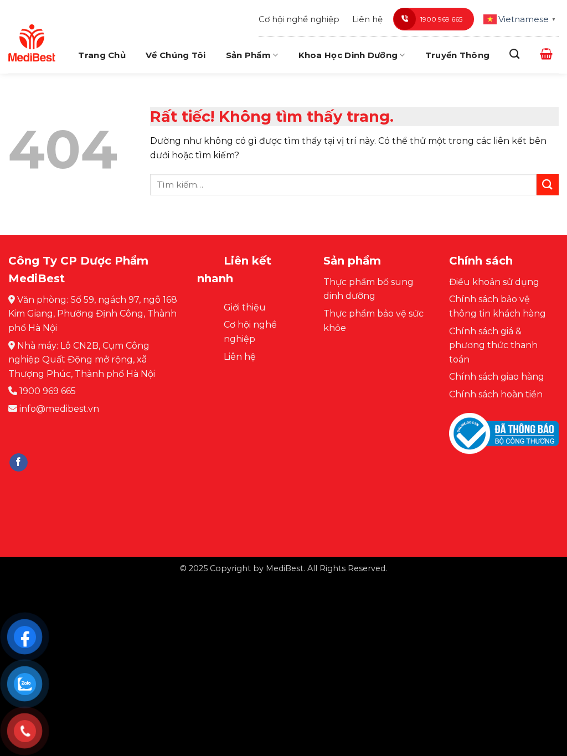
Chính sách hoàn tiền (496, 394)
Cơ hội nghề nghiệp (299, 19)
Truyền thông (457, 55)
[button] (546, 53)
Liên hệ (367, 19)
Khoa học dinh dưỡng (348, 55)
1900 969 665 (441, 19)
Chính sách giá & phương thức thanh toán (493, 345)
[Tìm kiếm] (514, 54)
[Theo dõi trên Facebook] (18, 462)
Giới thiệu (245, 307)
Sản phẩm (248, 55)
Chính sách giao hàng (496, 376)
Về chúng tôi (176, 55)
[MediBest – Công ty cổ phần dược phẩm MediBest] (31, 42)
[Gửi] (548, 184)
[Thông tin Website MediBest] (504, 442)
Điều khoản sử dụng (494, 282)
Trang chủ (102, 55)
